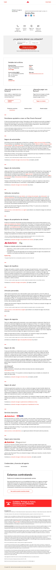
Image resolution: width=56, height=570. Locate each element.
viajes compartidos (19, 145)
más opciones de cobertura (21, 176)
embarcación (44, 196)
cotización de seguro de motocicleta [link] (19, 184)
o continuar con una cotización (28, 49)
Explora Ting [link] (7, 255)
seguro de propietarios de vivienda (12, 224)
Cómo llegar (11, 69)
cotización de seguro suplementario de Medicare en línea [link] (24, 401)
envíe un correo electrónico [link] (14, 430)
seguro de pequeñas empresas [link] (24, 339)
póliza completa (17, 521)
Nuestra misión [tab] (28, 108)
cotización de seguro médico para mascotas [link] (21, 457)
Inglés (30, 66)
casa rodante (22, 196)
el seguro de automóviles (39, 142)
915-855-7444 (11, 80)
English (5, 2)
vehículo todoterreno (9, 197)
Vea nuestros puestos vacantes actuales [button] (20, 491)
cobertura (37, 144)
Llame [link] (5, 209)
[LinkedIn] (31, 15)
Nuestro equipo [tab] (43, 108)
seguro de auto (29, 174)
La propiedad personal (15, 226)
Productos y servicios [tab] (12, 108)
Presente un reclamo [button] (11, 101)
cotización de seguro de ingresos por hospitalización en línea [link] (25, 404)
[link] (24, 28)
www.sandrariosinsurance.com (36, 73)
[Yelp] (34, 15)
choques (45, 144)
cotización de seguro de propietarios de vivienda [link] (22, 239)
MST (18, 72)
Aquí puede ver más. (9, 370)
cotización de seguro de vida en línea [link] (19, 376)
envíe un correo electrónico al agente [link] (16, 309)
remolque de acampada (32, 196)
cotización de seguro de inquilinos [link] (18, 282)
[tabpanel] (28, 71)
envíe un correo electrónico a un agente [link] (17, 209)
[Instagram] (28, 15)
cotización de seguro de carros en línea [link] (20, 159)
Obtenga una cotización (28, 47)
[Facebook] (26, 15)
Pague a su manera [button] (40, 101)
